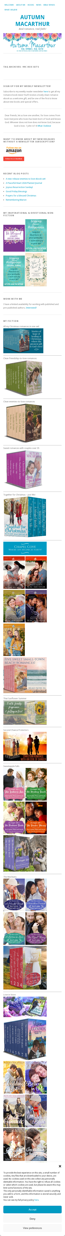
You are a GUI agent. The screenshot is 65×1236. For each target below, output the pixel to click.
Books (31, 5)
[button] (60, 1166)
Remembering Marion (16, 200)
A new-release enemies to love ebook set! (26, 179)
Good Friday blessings (16, 191)
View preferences (32, 1228)
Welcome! (9, 5)
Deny (33, 1218)
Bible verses (49, 5)
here (36, 1200)
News (38, 5)
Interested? (31, 307)
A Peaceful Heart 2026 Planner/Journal (24, 183)
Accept (32, 1209)
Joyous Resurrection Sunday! (19, 187)
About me (20, 5)
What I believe (10, 10)
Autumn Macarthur (32, 20)
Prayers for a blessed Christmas (21, 195)
